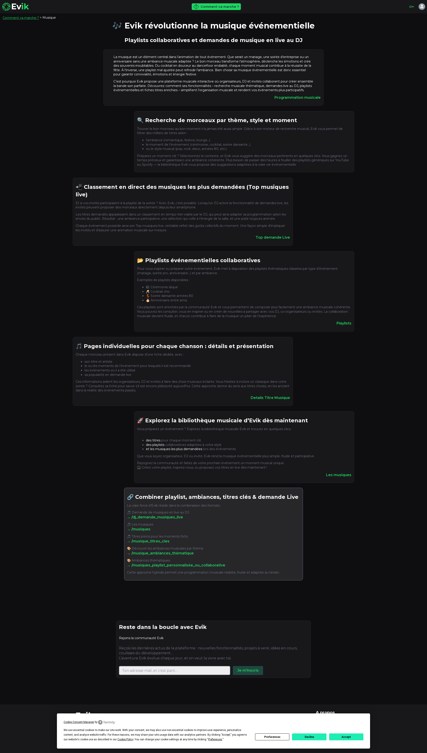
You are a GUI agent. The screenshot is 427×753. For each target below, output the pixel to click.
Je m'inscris (248, 670)
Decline (309, 737)
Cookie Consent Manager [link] (79, 722)
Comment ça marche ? (21, 17)
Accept (346, 737)
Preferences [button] (215, 739)
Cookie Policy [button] (125, 739)
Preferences (272, 737)
